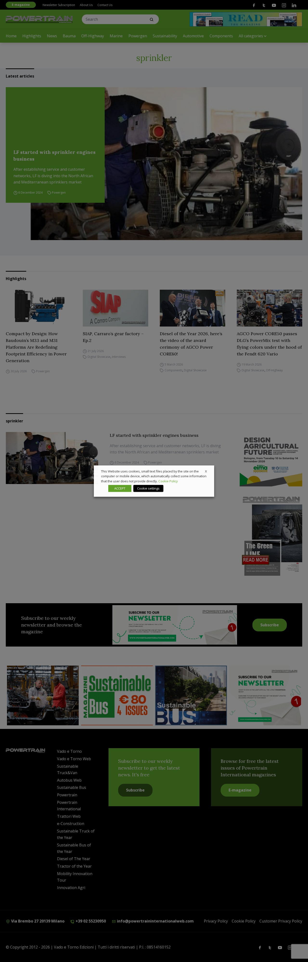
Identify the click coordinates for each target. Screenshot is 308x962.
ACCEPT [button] (119, 488)
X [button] (206, 471)
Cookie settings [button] (148, 488)
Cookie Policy (168, 481)
